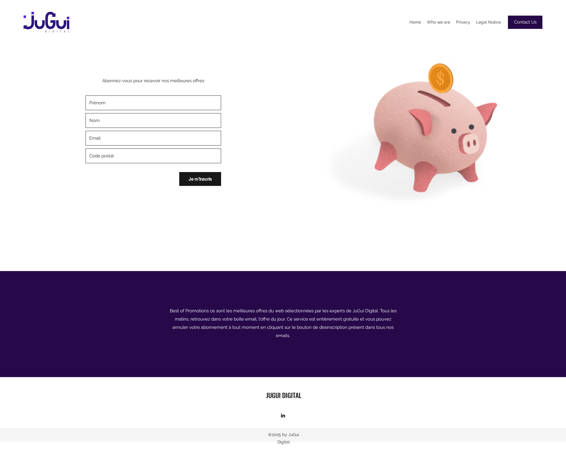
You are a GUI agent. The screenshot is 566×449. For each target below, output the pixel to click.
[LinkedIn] (283, 415)
